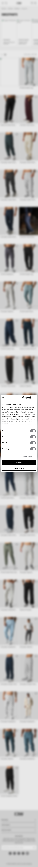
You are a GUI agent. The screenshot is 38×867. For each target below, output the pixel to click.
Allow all (19, 462)
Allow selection (19, 468)
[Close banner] (35, 397)
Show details (27, 456)
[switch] (33, 436)
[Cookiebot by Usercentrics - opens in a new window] (23, 397)
